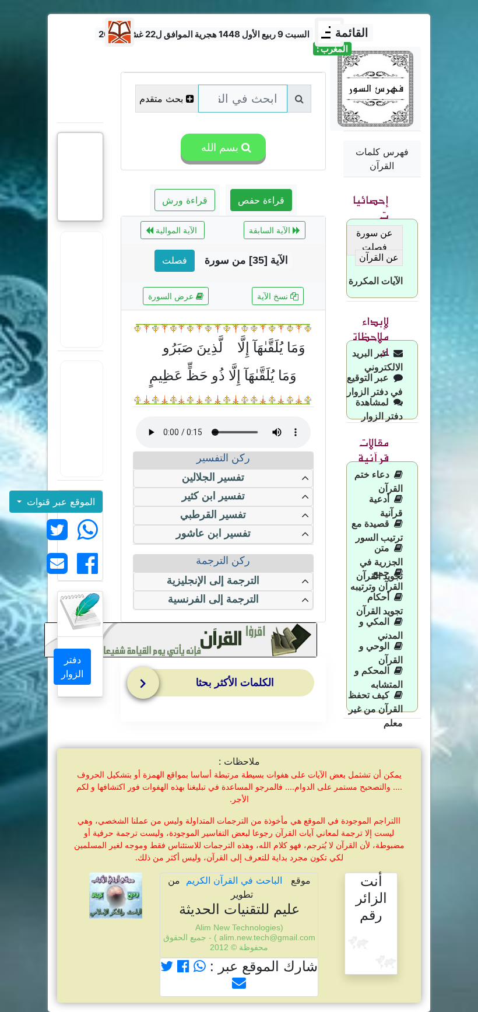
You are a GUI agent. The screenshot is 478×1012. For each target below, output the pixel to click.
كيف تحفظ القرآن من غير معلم (375, 709)
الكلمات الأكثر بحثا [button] (235, 682)
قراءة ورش (185, 200)
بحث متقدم (161, 98)
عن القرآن (379, 257)
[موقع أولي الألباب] (80, 418)
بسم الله (218, 147)
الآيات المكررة (376, 281)
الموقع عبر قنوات (59, 501)
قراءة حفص (261, 200)
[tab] (225, 685)
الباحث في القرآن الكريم (234, 880)
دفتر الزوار (72, 667)
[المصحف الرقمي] (80, 84)
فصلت (174, 260)
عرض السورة (172, 296)
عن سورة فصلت (374, 240)
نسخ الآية (273, 296)
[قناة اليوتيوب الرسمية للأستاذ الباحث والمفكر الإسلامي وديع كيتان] (80, 289)
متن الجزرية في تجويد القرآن (379, 562)
